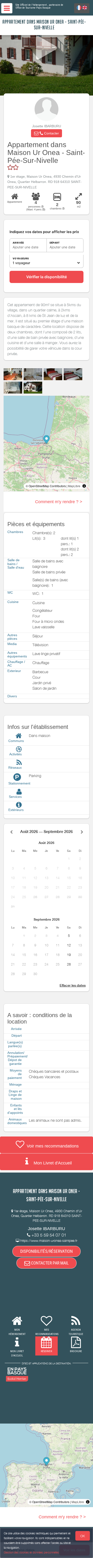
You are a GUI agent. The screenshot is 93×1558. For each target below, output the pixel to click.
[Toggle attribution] (84, 486)
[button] (46, 133)
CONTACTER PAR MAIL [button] (49, 1262)
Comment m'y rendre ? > (58, 501)
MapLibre (74, 486)
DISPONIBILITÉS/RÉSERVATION (46, 1251)
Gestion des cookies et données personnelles (31, 1552)
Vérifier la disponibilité (46, 276)
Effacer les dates (73, 985)
